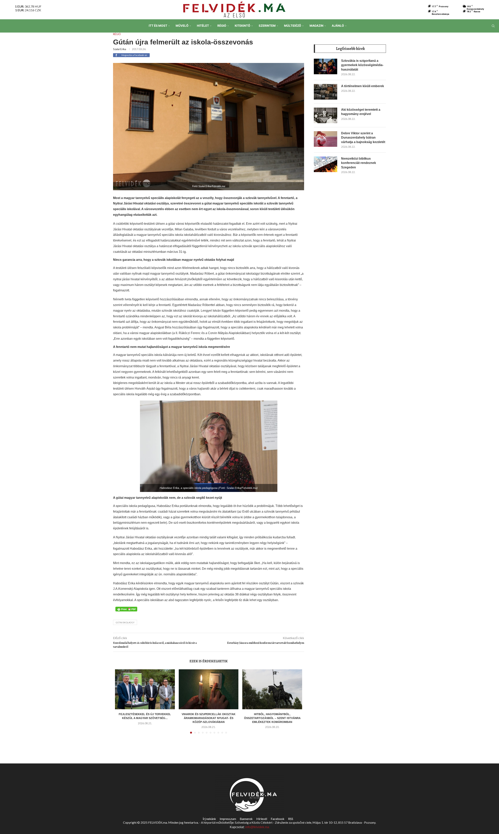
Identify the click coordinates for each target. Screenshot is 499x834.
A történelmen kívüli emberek (362, 86)
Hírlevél (261, 819)
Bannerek (246, 819)
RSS (290, 819)
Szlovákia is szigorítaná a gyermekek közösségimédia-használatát (362, 65)
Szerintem (267, 25)
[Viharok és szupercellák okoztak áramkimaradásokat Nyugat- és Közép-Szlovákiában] (209, 689)
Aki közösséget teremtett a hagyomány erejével (360, 112)
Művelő (182, 25)
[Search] (493, 26)
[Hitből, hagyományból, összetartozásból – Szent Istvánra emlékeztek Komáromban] (272, 689)
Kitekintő (242, 25)
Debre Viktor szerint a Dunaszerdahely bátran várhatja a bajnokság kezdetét (363, 138)
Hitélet (203, 25)
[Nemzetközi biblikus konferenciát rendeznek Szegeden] (325, 164)
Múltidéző (292, 25)
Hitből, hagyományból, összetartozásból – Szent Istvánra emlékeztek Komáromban (272, 718)
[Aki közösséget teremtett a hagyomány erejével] (325, 115)
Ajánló (338, 25)
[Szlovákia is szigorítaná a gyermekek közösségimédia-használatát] (325, 66)
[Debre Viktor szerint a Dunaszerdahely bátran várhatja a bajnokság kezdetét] (325, 139)
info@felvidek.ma (257, 827)
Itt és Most (158, 25)
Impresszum (228, 819)
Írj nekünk (209, 819)
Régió (221, 25)
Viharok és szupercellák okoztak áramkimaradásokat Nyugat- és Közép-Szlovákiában (208, 718)
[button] (120, 703)
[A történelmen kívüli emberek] (325, 92)
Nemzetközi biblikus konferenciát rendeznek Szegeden (358, 163)
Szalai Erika (119, 49)
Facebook (277, 819)
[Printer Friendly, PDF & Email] (126, 608)
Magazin (316, 25)
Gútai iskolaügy (125, 622)
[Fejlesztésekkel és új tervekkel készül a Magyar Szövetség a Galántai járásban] (145, 689)
